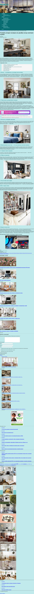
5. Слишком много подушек (7, 67)
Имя (1, 343)
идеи (14, 463)
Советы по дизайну (5, 20)
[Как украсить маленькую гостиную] (8, 541)
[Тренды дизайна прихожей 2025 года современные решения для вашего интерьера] (6, 392)
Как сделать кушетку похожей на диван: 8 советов (9, 366)
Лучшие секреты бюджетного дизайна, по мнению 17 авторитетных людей (13, 305)
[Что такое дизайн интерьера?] (8, 278)
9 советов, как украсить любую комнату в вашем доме (10, 318)
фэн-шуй (13, 465)
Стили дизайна (5, 22)
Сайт (0, 346)
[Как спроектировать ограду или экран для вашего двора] (8, 503)
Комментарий (2, 342)
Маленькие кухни (5, 18)
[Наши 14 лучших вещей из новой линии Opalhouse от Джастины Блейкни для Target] (8, 494)
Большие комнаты (5, 14)
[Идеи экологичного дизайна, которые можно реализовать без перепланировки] (8, 579)
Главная (1, 30)
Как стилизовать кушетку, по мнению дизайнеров (9, 331)
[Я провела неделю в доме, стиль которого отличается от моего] (8, 291)
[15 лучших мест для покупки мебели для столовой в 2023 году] (8, 522)
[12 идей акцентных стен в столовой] (8, 513)
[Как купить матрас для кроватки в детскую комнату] (8, 560)
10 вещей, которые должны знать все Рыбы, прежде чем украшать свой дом (17, 115)
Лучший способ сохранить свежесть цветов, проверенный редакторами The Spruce (15, 267)
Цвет (4, 25)
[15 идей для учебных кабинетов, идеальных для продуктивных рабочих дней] (8, 475)
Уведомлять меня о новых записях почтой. (7, 351)
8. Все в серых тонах (6, 69)
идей (17, 463)
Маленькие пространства (6, 15)
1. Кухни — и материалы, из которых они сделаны (10, 64)
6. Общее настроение (6, 68)
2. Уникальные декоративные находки (8, 65)
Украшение (5, 23)
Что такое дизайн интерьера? (5, 280)
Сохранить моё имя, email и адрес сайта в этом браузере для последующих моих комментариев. (14, 348)
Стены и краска (4, 24)
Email (1, 345)
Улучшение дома (5, 26)
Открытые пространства (6, 19)
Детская (3, 16)
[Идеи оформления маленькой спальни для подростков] (8, 484)
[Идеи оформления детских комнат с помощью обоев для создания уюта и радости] (6, 384)
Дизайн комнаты (5, 21)
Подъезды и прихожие (6, 27)
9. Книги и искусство (6, 70)
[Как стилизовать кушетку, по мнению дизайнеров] (8, 329)
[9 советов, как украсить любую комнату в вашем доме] (8, 316)
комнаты (25, 463)
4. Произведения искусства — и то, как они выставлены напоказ (12, 66)
